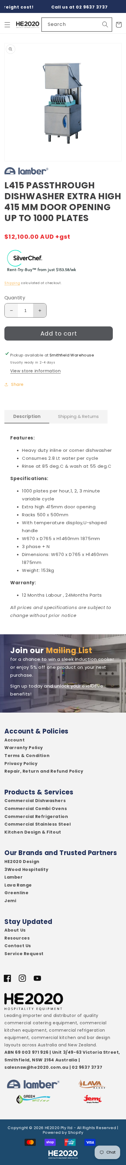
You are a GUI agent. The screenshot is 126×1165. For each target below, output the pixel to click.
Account (14, 740)
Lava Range (18, 885)
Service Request (24, 954)
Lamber (13, 877)
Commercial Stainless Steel (37, 824)
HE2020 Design (22, 861)
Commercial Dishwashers (35, 801)
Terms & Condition (27, 756)
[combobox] (77, 24)
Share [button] (17, 384)
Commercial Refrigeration (36, 816)
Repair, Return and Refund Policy (43, 771)
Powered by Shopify (63, 1132)
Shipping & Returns (78, 416)
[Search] (105, 24)
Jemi (10, 901)
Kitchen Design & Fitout (32, 832)
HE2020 (52, 1127)
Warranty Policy (23, 748)
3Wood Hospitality (26, 869)
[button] (7, 24)
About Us (15, 930)
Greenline (16, 893)
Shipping (12, 283)
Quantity (14, 297)
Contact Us (17, 946)
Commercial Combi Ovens (35, 808)
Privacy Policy (21, 763)
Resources (17, 938)
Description (26, 416)
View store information (35, 371)
